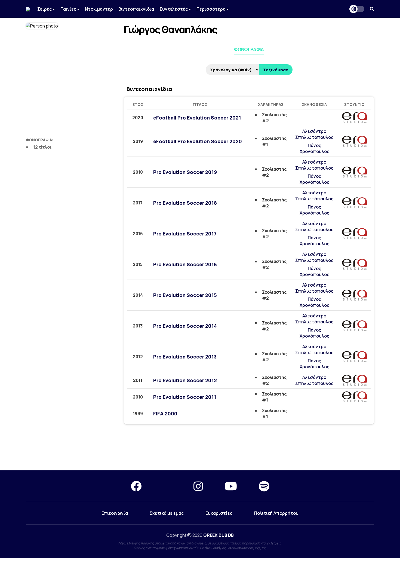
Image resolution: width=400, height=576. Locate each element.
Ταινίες (68, 9)
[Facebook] (136, 486)
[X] (168, 486)
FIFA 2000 (165, 413)
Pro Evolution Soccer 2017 (185, 233)
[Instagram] (198, 486)
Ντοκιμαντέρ (99, 9)
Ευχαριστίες (218, 513)
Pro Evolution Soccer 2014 (185, 326)
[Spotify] (264, 486)
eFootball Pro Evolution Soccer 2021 (197, 117)
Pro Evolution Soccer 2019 (185, 172)
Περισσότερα (211, 9)
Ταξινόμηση (275, 70)
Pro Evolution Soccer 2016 (185, 264)
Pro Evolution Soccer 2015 (185, 295)
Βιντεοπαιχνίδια (136, 9)
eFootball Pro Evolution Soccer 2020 (197, 141)
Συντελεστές (174, 9)
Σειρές (45, 9)
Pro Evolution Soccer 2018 (185, 203)
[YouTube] (231, 486)
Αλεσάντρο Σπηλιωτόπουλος (314, 134)
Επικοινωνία (114, 513)
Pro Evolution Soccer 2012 (185, 380)
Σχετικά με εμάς (167, 513)
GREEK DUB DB (218, 535)
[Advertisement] (200, 451)
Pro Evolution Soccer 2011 (184, 397)
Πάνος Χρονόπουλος (314, 148)
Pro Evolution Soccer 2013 (185, 356)
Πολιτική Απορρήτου (276, 513)
